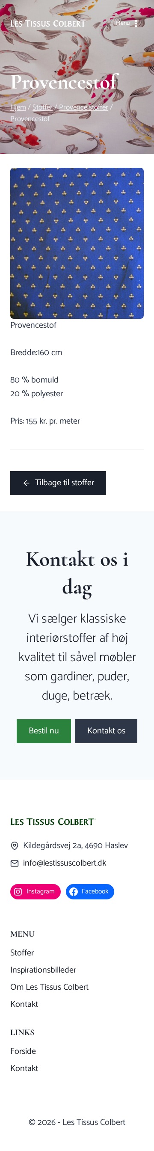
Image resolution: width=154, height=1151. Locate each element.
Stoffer (22, 953)
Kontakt (24, 1004)
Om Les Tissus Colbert (49, 987)
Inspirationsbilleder (43, 970)
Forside (23, 1051)
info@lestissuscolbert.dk (64, 863)
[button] (44, 731)
